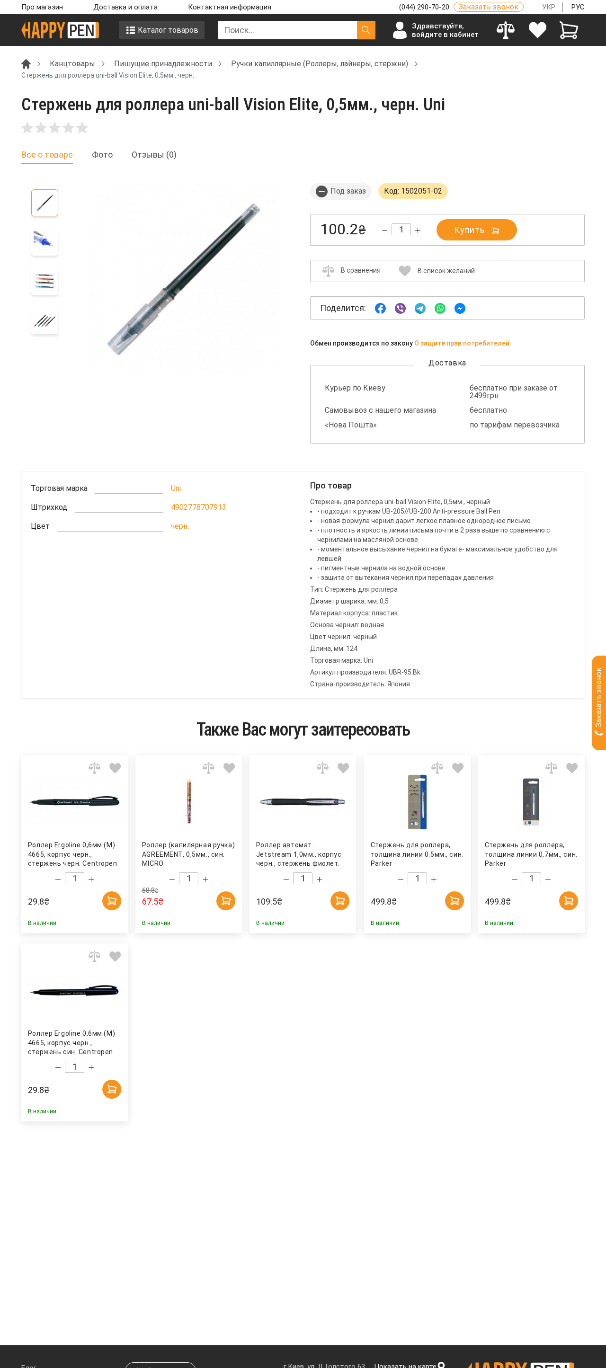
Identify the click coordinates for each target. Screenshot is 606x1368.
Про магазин (42, 7)
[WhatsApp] (440, 307)
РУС (578, 7)
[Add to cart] (111, 900)
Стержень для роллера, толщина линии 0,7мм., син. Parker (531, 854)
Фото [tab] (102, 155)
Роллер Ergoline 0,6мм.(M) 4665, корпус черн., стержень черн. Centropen (72, 854)
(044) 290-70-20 (425, 7)
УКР (548, 7)
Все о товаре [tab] (47, 155)
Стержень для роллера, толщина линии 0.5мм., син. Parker (416, 854)
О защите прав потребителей (461, 343)
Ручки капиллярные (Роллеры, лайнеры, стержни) (319, 63)
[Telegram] (420, 307)
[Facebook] (380, 307)
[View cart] (569, 30)
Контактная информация (229, 7)
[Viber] (400, 307)
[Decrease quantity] (384, 230)
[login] (537, 30)
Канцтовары (72, 63)
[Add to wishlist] (115, 767)
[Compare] (506, 30)
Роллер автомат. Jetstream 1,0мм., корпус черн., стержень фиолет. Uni (299, 854)
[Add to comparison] (94, 767)
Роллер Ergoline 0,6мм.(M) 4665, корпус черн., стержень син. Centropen (71, 1043)
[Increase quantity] (417, 230)
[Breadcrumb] (26, 63)
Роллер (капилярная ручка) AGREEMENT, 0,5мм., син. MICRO (188, 854)
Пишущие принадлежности (163, 63)
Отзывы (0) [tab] (154, 155)
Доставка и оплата (125, 7)
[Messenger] (459, 307)
